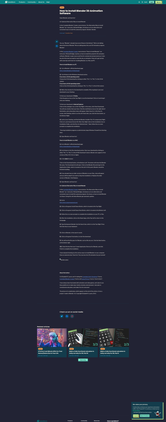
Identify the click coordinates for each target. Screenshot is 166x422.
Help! (48, 2)
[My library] (139, 2)
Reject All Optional (145, 415)
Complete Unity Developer (89, 276)
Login (151, 2)
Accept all (136, 415)
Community (32, 2)
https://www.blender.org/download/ (70, 70)
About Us (41, 2)
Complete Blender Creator (70, 51)
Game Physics (85, 279)
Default (61, 7)
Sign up (158, 2)
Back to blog (83, 360)
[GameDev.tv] (10, 2)
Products (22, 2)
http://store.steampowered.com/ (69, 202)
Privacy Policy (136, 410)
